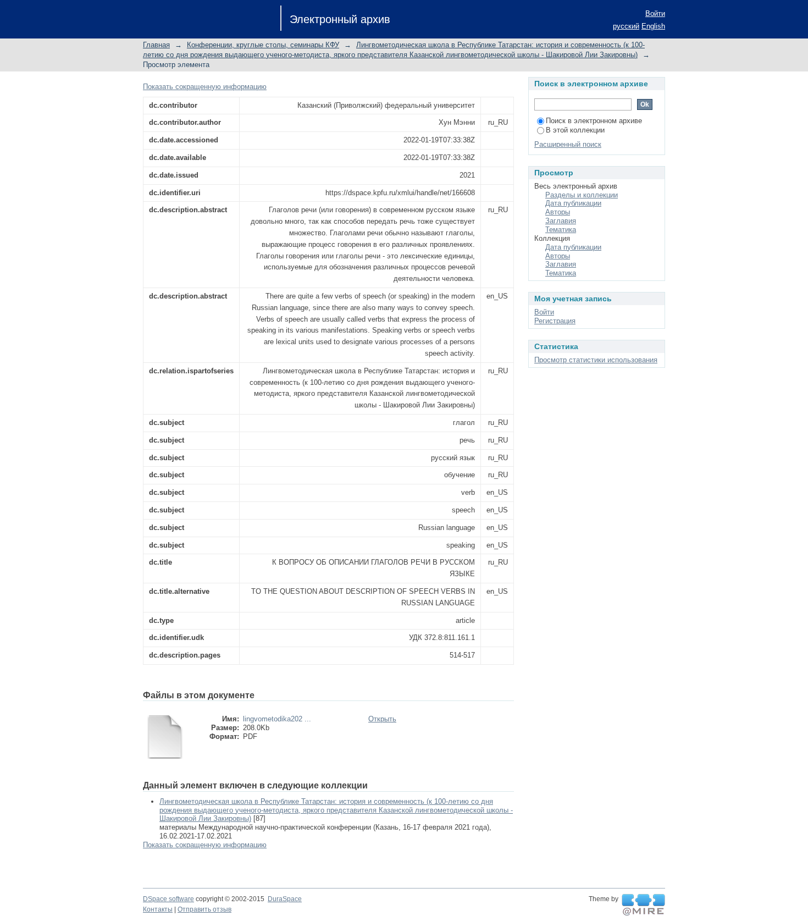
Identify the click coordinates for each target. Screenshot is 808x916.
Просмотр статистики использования (595, 360)
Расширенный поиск (567, 144)
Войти (655, 13)
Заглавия (560, 221)
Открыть (382, 719)
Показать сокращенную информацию (205, 86)
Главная (156, 45)
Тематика (560, 229)
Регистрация (554, 321)
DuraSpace (285, 899)
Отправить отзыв (204, 909)
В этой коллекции (575, 130)
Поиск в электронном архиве (594, 121)
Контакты (158, 909)
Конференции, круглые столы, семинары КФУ (263, 45)
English (653, 26)
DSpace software (168, 899)
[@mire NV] (643, 905)
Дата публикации (573, 203)
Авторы (557, 212)
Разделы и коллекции (581, 195)
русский (626, 26)
